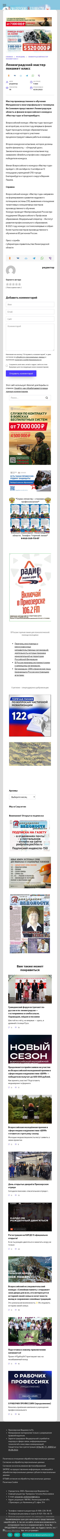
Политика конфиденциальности (38, 1535)
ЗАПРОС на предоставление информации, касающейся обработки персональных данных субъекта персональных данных (29, 1472)
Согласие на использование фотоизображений (24, 1466)
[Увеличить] (47, 474)
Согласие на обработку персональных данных (24, 1462)
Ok (10, 1535)
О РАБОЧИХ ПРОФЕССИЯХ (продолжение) (29, 1403)
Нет (17, 1535)
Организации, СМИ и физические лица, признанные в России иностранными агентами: (33, 672)
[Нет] (56, 1527)
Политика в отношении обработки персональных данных (29, 1459)
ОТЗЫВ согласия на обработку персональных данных (27, 1479)
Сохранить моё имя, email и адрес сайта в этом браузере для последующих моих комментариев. (29, 365)
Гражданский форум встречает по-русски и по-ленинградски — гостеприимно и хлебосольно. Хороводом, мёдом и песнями (26, 1012)
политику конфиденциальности (28, 359)
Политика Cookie (10, 1482)
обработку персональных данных (30, 357)
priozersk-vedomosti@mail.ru (27, 1497)
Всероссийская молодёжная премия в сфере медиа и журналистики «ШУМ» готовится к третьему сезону (28, 1130)
